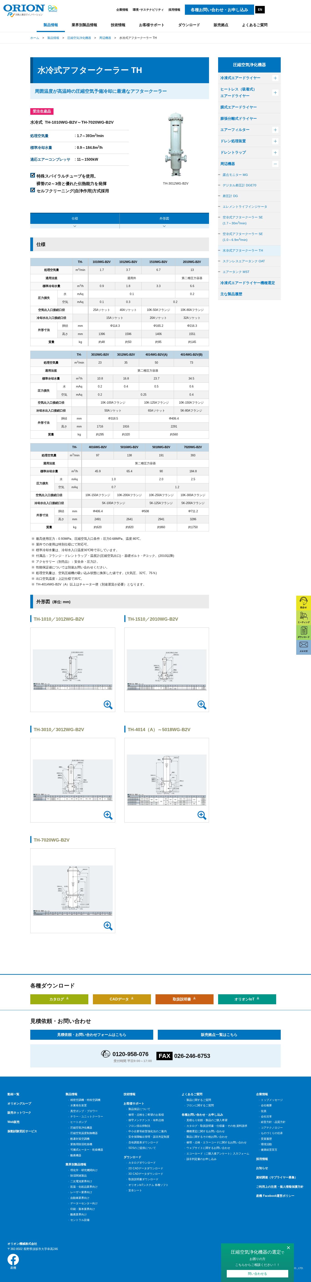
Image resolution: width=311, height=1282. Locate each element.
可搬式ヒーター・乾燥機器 (86, 1149)
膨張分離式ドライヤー (238, 118)
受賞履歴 (266, 1138)
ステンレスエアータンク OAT (244, 261)
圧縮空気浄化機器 (81, 1127)
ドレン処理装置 (233, 141)
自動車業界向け (79, 1198)
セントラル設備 (79, 1220)
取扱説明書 (182, 999)
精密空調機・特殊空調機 (85, 1100)
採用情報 (174, 9)
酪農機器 (75, 1155)
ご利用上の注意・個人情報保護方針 (279, 1186)
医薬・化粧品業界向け (84, 1186)
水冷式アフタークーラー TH (243, 250)
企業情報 (122, 9)
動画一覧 (13, 1094)
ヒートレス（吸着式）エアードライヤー (238, 92)
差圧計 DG (230, 196)
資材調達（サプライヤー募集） (277, 1177)
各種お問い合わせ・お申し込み (202, 1114)
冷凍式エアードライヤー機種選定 (247, 283)
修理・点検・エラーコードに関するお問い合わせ (216, 1142)
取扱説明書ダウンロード (143, 1179)
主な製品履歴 (231, 294)
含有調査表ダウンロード (143, 1142)
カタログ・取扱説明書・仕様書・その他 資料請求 (216, 1125)
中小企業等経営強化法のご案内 (147, 1131)
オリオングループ (19, 1103)
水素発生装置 (78, 1105)
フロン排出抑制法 (139, 1125)
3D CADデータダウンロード (145, 1173)
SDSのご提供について (142, 1148)
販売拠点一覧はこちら (219, 1035)
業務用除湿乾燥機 (81, 1144)
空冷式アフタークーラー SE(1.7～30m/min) (243, 220)
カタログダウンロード (142, 1162)
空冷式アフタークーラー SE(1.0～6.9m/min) (243, 237)
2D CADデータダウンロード (145, 1168)
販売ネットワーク (19, 1112)
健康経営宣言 (269, 1149)
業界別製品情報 (76, 1164)
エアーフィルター (235, 130)
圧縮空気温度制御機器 (84, 1133)
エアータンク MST (236, 272)
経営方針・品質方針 (273, 1122)
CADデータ (119, 999)
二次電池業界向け (81, 1181)
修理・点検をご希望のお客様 (146, 1114)
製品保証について (139, 1109)
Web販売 (14, 1122)
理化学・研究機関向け (84, 1170)
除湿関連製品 (78, 1175)
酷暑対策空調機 (79, 1138)
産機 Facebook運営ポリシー (275, 1195)
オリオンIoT (245, 999)
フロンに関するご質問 (200, 1105)
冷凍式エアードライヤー (240, 78)
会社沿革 (266, 1116)
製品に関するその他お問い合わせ (206, 1136)
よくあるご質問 (192, 1094)
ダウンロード (132, 1157)
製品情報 (71, 1094)
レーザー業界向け (81, 1192)
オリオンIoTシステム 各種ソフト (148, 1185)
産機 (13, 1268)
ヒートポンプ (78, 1122)
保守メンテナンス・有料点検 (146, 1120)
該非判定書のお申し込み (201, 1159)
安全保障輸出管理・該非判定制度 (148, 1136)
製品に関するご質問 (198, 1100)
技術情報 (129, 1094)
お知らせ (262, 1168)
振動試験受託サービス (22, 1131)
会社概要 (266, 1105)
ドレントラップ (233, 152)
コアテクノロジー (272, 1127)
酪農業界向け (78, 1214)
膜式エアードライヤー (238, 107)
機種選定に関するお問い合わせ (205, 1131)
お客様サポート (134, 1103)
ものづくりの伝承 (272, 1133)
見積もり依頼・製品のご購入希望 (206, 1120)
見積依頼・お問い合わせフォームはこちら (91, 1035)
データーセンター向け (84, 1203)
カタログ (56, 999)
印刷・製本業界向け (82, 1209)
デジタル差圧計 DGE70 (239, 185)
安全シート (135, 1190)
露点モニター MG (235, 175)
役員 (263, 1111)
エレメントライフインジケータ (245, 206)
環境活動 (266, 1144)
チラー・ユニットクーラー (86, 1116)
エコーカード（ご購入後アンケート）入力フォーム (217, 1153)
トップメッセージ (272, 1100)
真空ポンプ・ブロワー (84, 1111)
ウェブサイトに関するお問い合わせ (208, 1148)
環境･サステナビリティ (148, 9)
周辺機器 (227, 164)
